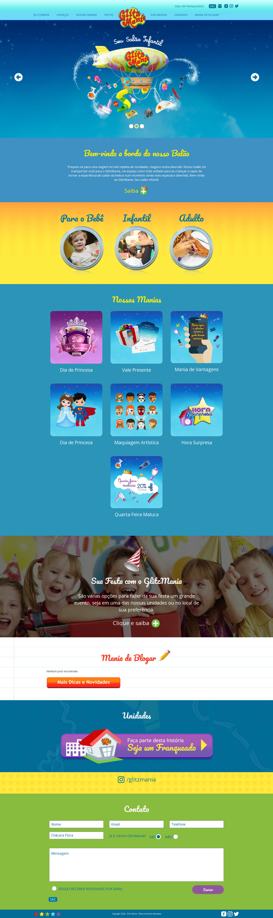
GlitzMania (41, 15)
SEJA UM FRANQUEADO (189, 6)
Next (254, 77)
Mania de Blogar (207, 15)
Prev (18, 77)
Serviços (63, 15)
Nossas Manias (86, 15)
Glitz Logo (132, 17)
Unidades (181, 15)
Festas (108, 15)
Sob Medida (158, 15)
